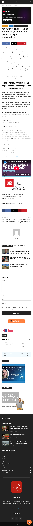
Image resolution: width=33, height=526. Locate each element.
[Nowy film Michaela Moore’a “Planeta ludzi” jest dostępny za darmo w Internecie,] (5, 443)
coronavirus (8, 203)
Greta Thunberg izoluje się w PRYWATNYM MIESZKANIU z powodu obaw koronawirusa (24, 221)
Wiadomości (16, 25)
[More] (28, 43)
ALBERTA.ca (16, 157)
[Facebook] (12, 518)
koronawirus (20, 203)
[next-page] (5, 272)
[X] (16, 518)
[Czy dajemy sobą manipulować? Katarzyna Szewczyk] (5, 436)
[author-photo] (16, 236)
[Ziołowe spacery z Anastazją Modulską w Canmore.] (5, 266)
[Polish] (11, 330)
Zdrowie (15, 5)
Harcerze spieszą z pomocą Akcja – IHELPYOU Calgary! (9, 220)
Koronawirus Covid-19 (24, 25)
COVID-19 (14, 203)
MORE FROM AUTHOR (19, 245)
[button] (2, 2)
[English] (3, 330)
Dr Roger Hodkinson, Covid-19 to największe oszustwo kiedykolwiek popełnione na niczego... (19, 428)
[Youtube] (20, 518)
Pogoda (4, 335)
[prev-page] (2, 272)
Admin (4, 39)
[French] (7, 330)
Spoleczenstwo (9, 5)
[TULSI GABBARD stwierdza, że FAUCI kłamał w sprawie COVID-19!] (5, 259)
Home (3, 5)
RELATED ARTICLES (7, 245)
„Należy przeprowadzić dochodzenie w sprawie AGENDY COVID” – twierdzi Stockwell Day (19, 251)
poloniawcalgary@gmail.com (19, 508)
